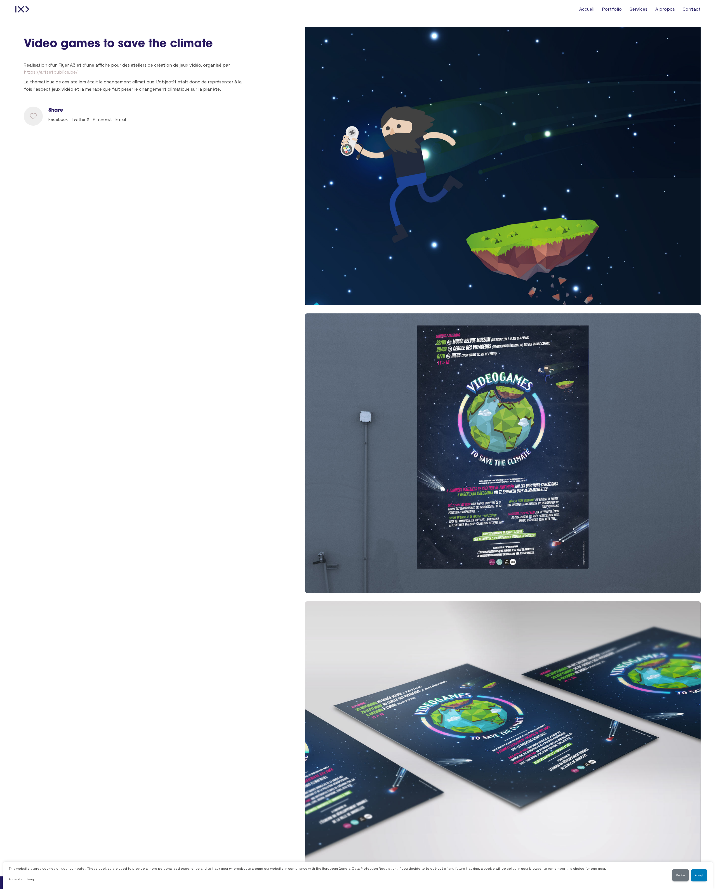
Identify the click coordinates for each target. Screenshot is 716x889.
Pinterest (102, 119)
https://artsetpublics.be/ (50, 72)
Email (121, 119)
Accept (699, 875)
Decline (680, 875)
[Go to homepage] (22, 9)
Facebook (58, 119)
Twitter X (80, 119)
